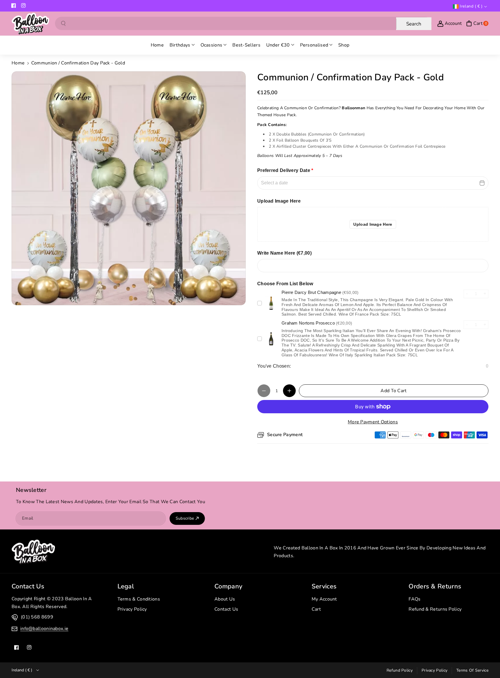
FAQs (414, 599)
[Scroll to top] (487, 659)
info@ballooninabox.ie (44, 628)
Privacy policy (434, 670)
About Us (224, 599)
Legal (125, 586)
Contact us (28, 586)
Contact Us (226, 609)
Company (228, 586)
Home (18, 63)
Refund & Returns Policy (435, 609)
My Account (324, 599)
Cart (316, 609)
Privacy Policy (132, 609)
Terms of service (472, 670)
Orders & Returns (435, 586)
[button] (477, 23)
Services (324, 586)
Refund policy (400, 670)
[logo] (33, 552)
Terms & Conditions (138, 599)
